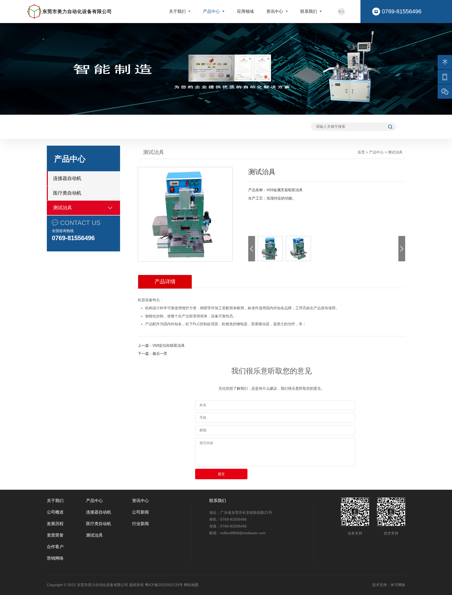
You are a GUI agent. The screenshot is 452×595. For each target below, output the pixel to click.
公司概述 (55, 512)
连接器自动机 (67, 178)
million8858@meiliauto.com (243, 533)
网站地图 (191, 585)
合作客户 (55, 546)
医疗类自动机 (67, 193)
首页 (361, 152)
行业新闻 (140, 523)
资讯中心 (275, 11)
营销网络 (55, 558)
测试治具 (62, 207)
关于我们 (178, 11)
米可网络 (398, 585)
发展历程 (55, 523)
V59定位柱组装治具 (168, 345)
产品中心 (212, 11)
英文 (341, 11)
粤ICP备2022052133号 (164, 585)
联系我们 (309, 11)
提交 (221, 474)
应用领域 (245, 11)
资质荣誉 (55, 535)
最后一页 (159, 353)
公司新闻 (140, 512)
